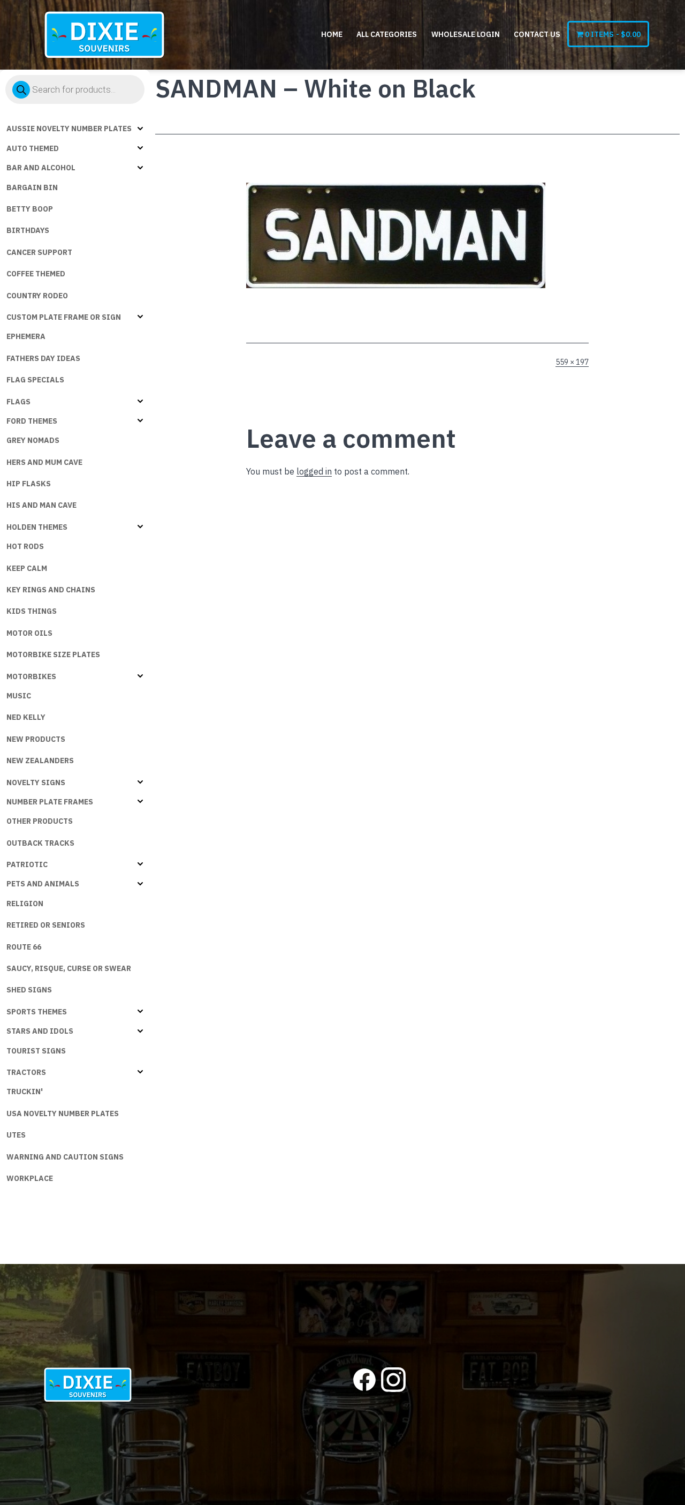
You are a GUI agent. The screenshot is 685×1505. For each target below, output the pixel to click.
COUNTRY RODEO (37, 295)
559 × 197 (572, 362)
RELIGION (24, 903)
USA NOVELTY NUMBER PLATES (62, 1113)
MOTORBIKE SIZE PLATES (53, 654)
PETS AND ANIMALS (42, 884)
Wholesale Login (465, 34)
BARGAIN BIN (32, 187)
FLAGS (18, 402)
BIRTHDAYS (27, 230)
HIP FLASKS (28, 483)
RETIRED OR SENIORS (45, 925)
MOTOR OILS (29, 633)
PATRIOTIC (27, 864)
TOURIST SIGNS (36, 1051)
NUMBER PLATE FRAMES (49, 802)
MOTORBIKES (31, 676)
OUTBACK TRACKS (40, 843)
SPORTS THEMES (36, 1012)
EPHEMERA (25, 336)
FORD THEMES (31, 421)
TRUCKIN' (24, 1091)
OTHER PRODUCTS (39, 821)
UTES (16, 1135)
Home (331, 34)
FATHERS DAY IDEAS (43, 358)
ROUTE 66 (23, 947)
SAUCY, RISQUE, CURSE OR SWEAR (68, 968)
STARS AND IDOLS (39, 1031)
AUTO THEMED (32, 148)
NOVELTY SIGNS (35, 782)
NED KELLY (25, 717)
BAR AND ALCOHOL (40, 167)
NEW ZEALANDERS (40, 760)
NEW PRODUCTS (35, 739)
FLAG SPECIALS (35, 380)
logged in (314, 471)
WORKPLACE (29, 1178)
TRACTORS (26, 1072)
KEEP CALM (26, 568)
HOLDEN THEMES (36, 527)
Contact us (537, 34)
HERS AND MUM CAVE (44, 462)
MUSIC (18, 696)
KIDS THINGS (31, 611)
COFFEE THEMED (35, 274)
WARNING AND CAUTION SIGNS (65, 1157)
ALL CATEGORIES (386, 34)
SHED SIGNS (29, 990)
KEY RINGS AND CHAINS (50, 590)
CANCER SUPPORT (39, 252)
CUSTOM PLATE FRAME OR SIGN (63, 317)
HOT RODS (25, 546)
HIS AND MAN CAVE (41, 505)
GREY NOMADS (32, 440)
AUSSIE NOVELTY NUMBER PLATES (69, 128)
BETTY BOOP (29, 209)
